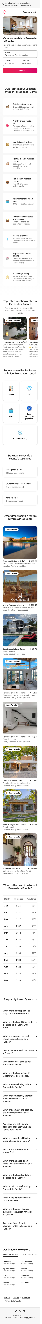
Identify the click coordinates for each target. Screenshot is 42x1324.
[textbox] (11, 63)
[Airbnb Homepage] (4, 12)
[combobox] (20, 55)
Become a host (29, 12)
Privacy (7, 1318)
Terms (15, 1318)
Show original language (22, 5)
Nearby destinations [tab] (10, 1254)
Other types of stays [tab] (30, 1254)
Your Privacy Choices (27, 1318)
